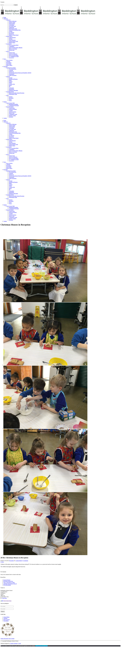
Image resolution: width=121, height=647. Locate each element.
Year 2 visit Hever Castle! (9, 582)
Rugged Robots (6, 580)
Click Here (4, 598)
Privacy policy (44, 645)
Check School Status (7, 600)
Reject (39, 645)
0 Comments (25, 560)
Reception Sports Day (8, 581)
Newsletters (6, 620)
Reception (11, 560)
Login (19, 643)
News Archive (6, 619)
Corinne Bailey (18, 560)
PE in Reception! (7, 585)
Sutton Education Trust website (7, 638)
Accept (36, 645)
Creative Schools (13, 643)
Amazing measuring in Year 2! (10, 583)
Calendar (5, 618)
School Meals (6, 617)
